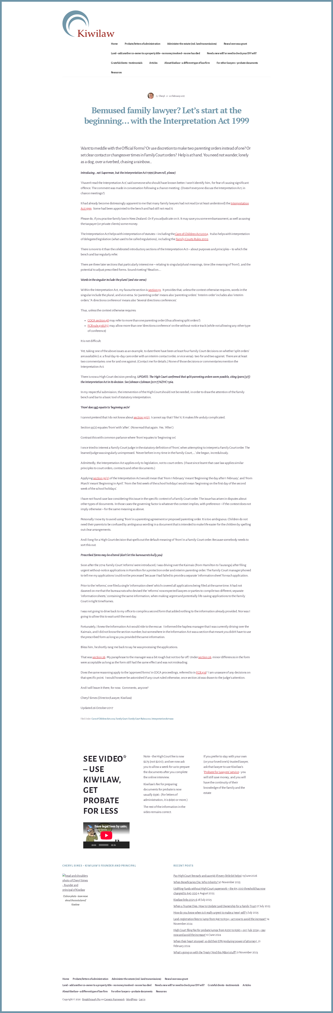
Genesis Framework (114, 999)
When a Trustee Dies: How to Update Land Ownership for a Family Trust (214, 906)
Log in (142, 999)
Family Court (122, 719)
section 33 (154, 290)
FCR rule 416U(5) (98, 325)
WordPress (131, 999)
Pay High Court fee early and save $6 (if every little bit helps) (207, 875)
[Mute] (119, 845)
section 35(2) (142, 417)
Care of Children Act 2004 (191, 234)
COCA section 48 (98, 320)
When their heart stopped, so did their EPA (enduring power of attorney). (215, 941)
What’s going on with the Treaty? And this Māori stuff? (204, 952)
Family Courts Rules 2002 (192, 239)
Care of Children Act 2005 (103, 719)
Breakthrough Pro (91, 999)
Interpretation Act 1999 (162, 719)
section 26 (98, 657)
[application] (106, 835)
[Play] (87, 845)
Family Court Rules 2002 (139, 719)
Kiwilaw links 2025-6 (185, 899)
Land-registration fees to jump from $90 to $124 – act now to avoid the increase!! (219, 919)
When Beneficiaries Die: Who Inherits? (195, 882)
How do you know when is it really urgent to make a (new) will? (209, 912)
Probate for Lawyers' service (221, 772)
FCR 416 (201, 672)
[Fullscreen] (125, 845)
